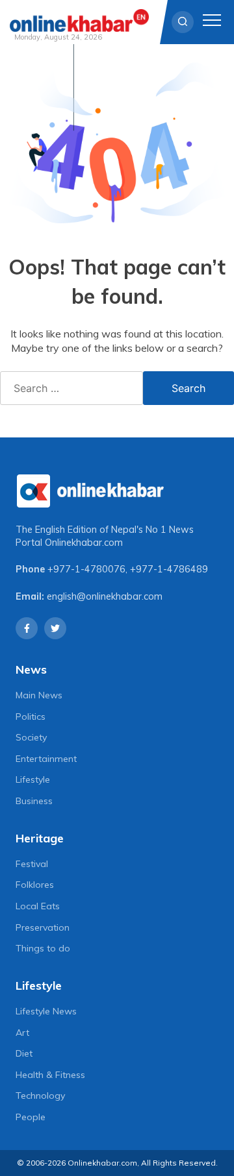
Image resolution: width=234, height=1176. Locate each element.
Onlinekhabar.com (84, 542)
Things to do (43, 948)
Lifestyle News (46, 1011)
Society (31, 737)
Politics (31, 716)
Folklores (35, 884)
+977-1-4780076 (86, 569)
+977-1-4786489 (169, 569)
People (31, 1117)
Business (34, 801)
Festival (32, 864)
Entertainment (46, 759)
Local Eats (38, 906)
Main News (39, 695)
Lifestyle (33, 779)
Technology (40, 1095)
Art (22, 1032)
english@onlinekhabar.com (104, 596)
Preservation (43, 927)
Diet (24, 1053)
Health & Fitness (50, 1075)
